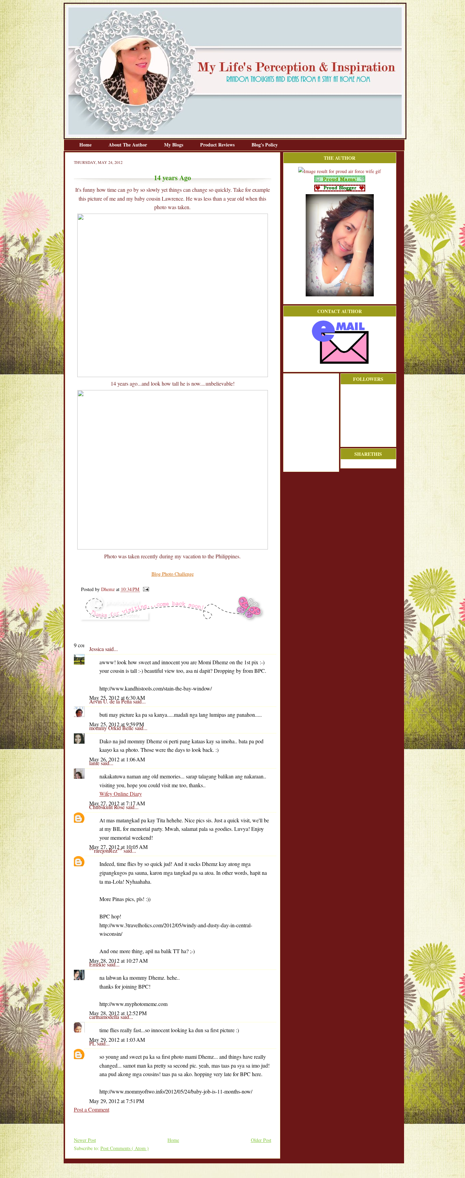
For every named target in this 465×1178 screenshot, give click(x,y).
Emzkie (98, 964)
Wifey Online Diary (120, 793)
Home (86, 144)
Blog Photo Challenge (172, 574)
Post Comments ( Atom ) (124, 1148)
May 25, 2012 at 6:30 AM (117, 697)
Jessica (97, 648)
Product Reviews (218, 144)
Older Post (261, 1140)
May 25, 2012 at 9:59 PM (116, 724)
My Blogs (174, 144)
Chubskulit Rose (107, 806)
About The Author (128, 144)
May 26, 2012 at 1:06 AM (117, 759)
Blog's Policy (265, 144)
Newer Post (85, 1140)
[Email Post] (145, 589)
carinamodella (105, 1016)
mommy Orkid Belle (112, 727)
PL (93, 1043)
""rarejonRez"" (106, 850)
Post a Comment (91, 1109)
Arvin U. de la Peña (111, 701)
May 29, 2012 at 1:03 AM (117, 1039)
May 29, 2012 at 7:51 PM (116, 1100)
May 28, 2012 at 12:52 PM (118, 1013)
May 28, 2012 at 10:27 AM (118, 960)
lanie (95, 762)
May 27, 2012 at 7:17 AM (117, 803)
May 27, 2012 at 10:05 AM (118, 846)
